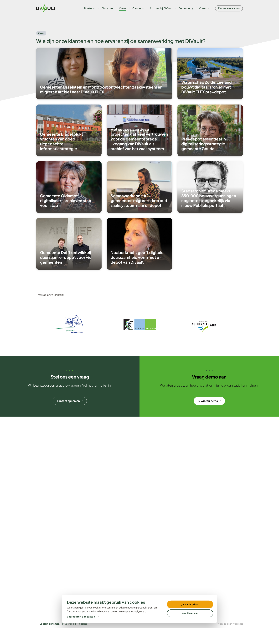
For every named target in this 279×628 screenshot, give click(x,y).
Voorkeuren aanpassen (81, 616)
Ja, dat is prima (190, 604)
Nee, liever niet (190, 613)
